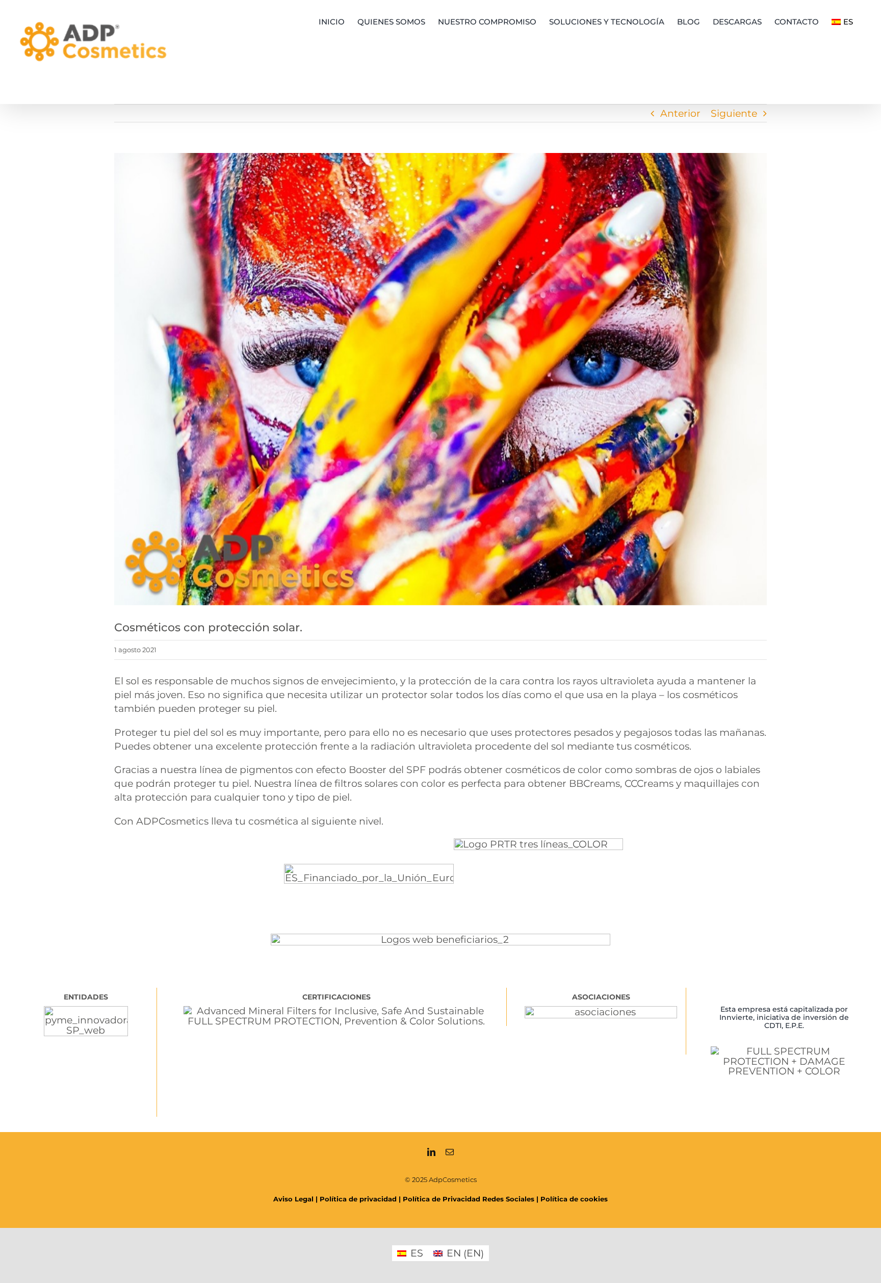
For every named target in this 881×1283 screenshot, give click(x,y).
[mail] (450, 1152)
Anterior (680, 113)
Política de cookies (574, 1199)
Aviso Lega (292, 1199)
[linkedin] (431, 1152)
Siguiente (734, 113)
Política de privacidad (358, 1199)
